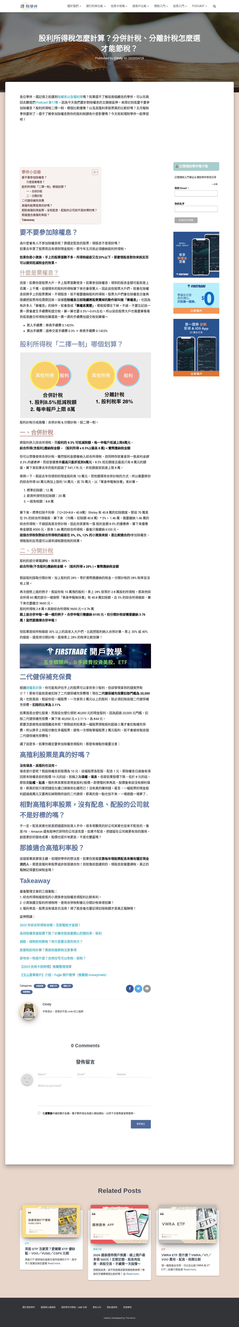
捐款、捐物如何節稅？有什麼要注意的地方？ (51, 941)
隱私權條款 (112, 1307)
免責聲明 (127, 1307)
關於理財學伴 (28, 1307)
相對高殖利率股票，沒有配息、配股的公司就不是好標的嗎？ (59, 210)
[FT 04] (196, 254)
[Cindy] (28, 1010)
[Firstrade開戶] (85, 656)
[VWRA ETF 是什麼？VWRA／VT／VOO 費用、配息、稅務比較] (188, 1224)
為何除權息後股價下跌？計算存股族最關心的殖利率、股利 (61, 933)
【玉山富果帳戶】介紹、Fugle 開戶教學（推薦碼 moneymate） (64, 975)
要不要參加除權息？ (34, 177)
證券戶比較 (139, 6)
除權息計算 (34, 688)
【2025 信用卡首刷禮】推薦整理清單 (46, 967)
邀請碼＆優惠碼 (48, 1307)
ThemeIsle (130, 1318)
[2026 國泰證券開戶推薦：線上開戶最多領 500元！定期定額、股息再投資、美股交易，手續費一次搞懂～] (119, 1224)
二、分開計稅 (34, 196)
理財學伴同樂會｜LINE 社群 (74, 1307)
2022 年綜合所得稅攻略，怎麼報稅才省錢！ (50, 925)
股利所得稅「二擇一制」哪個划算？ (44, 186)
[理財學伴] (29, 6)
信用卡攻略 (118, 6)
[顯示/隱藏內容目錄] (93, 172)
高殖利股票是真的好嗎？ (37, 205)
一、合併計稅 (34, 191)
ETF (27, 1243)
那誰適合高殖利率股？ (36, 215)
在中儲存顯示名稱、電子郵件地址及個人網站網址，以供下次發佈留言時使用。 (89, 1113)
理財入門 (160, 6)
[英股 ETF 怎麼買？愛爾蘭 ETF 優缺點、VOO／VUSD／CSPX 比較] (51, 1221)
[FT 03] (196, 347)
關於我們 (73, 6)
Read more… (55, 1263)
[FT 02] (196, 298)
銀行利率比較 (95, 6)
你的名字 (179, 203)
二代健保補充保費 (33, 200)
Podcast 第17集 (47, 102)
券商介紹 (97, 1249)
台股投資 (39, 986)
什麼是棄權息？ (35, 182)
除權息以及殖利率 (70, 97)
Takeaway (28, 220)
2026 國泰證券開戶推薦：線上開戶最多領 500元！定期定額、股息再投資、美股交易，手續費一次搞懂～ (119, 1259)
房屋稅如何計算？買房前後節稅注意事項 (48, 950)
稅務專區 (26, 992)
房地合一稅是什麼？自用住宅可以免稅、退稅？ (53, 958)
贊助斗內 (97, 1307)
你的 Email (182, 188)
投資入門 (179, 6)
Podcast (198, 6)
